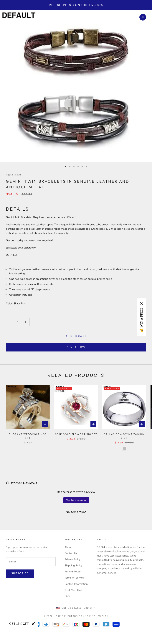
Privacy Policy (72, 559)
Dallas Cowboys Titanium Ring (124, 436)
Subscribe (20, 573)
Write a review (76, 500)
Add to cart (76, 336)
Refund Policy (72, 571)
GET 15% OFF (19, 623)
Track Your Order (74, 590)
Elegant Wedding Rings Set (28, 436)
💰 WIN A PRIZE (141, 320)
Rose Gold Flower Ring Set (75, 434)
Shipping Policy (73, 565)
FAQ (67, 596)
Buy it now (76, 347)
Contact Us (71, 553)
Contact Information (76, 584)
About (68, 547)
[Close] (33, 623)
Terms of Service (74, 577)
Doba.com (13, 175)
